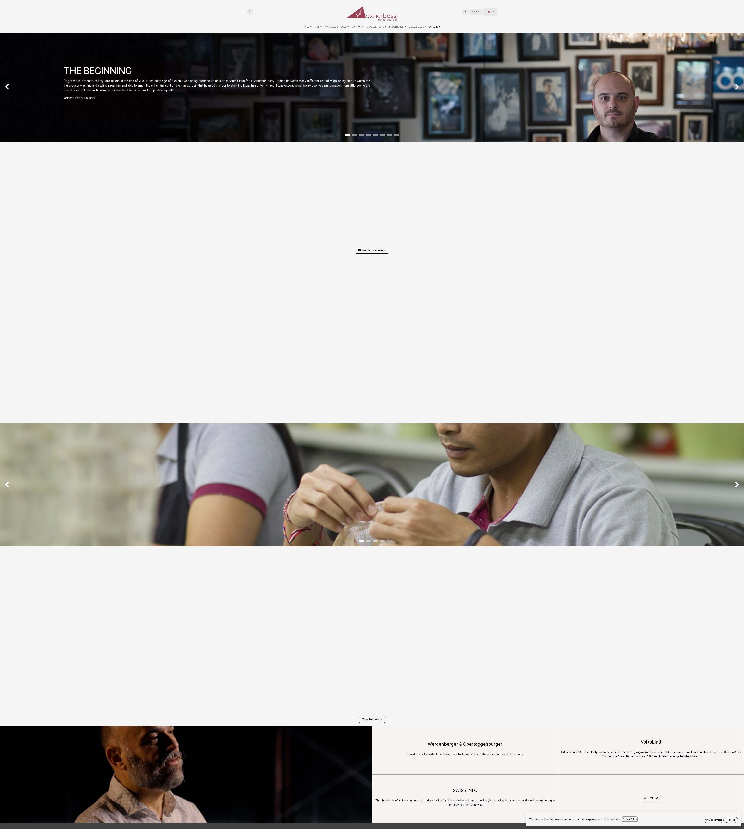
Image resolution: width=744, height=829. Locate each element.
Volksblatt (651, 742)
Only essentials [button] (713, 820)
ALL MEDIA (651, 798)
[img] (29, 87)
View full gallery (372, 719)
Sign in (475, 11)
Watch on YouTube (373, 250)
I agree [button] (731, 820)
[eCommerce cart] (465, 12)
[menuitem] (307, 27)
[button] (250, 12)
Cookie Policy (630, 819)
